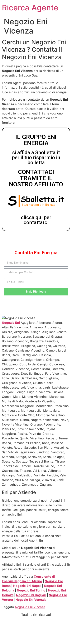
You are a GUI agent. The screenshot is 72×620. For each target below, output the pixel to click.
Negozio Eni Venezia (31, 599)
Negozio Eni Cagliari (31, 595)
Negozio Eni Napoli (27, 586)
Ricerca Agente (30, 7)
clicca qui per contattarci (36, 220)
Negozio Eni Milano (27, 581)
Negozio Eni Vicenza (30, 607)
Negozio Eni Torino (31, 590)
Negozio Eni (11, 323)
